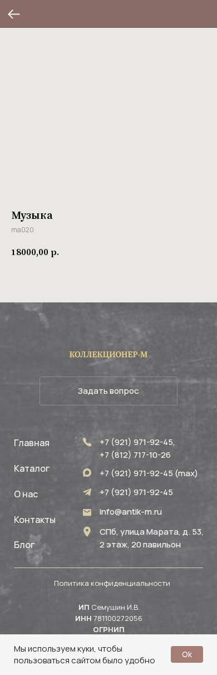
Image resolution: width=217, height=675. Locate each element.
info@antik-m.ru (131, 511)
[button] (108, 390)
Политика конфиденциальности (112, 583)
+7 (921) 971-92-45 (136, 492)
